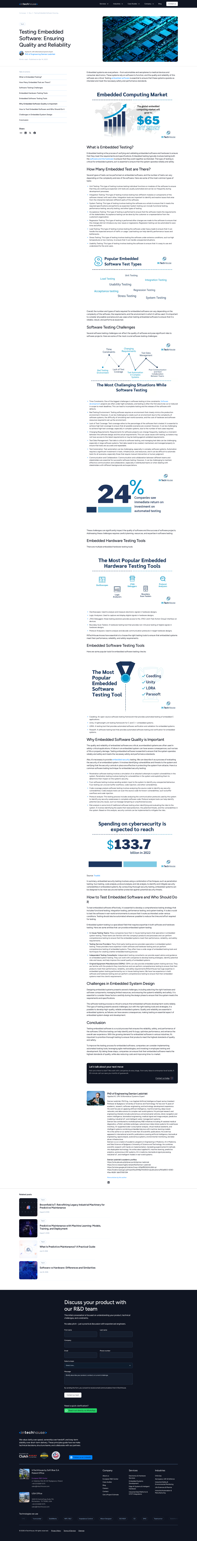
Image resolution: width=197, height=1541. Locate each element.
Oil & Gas (158, 1476)
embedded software (120, 78)
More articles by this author (117, 1177)
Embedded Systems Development (136, 1482)
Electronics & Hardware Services (137, 1477)
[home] (28, 3)
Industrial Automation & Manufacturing (163, 1492)
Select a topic (69, 1361)
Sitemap (81, 1531)
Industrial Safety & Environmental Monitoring (164, 1483)
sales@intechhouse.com (40, 1486)
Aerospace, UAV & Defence (165, 1479)
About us (106, 1476)
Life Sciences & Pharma (163, 1487)
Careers (105, 1488)
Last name (103, 1330)
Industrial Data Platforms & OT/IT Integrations (138, 1493)
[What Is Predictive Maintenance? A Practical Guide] (57, 1250)
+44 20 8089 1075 (38, 1484)
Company (67, 1340)
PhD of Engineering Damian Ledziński (40, 54)
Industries (160, 1470)
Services (133, 1470)
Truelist (97, 875)
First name (68, 1330)
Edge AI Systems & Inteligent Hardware (139, 1488)
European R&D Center (110, 1479)
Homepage (22, 13)
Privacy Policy (56, 1531)
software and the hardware (102, 159)
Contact (105, 1491)
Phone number (105, 1351)
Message (67, 1371)
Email (66, 1351)
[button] (104, 4)
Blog (160, 4)
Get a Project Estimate (111, 1495)
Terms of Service (70, 1531)
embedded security (121, 759)
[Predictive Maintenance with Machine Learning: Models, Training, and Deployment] (64, 1229)
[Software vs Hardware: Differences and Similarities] (57, 1271)
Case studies (107, 1482)
